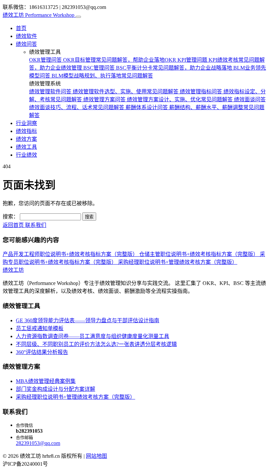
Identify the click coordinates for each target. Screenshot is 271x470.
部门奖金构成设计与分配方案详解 (55, 389)
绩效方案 (26, 139)
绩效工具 (26, 147)
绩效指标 (26, 131)
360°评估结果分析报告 (42, 352)
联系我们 (35, 225)
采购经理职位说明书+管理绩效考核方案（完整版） (177, 262)
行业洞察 (26, 123)
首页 (21, 28)
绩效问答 (26, 44)
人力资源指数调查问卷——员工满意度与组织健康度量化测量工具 (92, 336)
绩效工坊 (38, 15)
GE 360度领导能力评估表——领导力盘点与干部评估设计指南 (87, 320)
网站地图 (96, 456)
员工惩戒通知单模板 (39, 328)
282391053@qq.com (38, 443)
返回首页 (14, 225)
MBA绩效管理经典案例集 (46, 381)
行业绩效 (26, 155)
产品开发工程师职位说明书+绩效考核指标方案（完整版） (71, 254)
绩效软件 (26, 36)
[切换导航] (78, 17)
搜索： (11, 216)
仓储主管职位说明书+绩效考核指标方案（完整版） (199, 254)
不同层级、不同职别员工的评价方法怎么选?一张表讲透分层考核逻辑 (96, 344)
